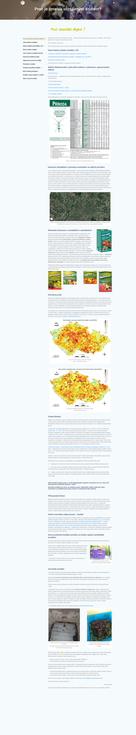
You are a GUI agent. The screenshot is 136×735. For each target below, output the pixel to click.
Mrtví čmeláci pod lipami (30, 71)
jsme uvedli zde (64, 681)
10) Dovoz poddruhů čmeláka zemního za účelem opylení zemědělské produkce (70, 91)
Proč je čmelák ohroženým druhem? (33, 39)
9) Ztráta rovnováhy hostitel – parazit (58, 87)
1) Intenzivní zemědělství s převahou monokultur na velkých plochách (67, 53)
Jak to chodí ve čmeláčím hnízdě (33, 53)
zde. (65, 531)
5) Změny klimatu (53, 73)
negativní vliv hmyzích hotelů (92, 523)
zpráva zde (83, 176)
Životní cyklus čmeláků (30, 49)
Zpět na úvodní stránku (30, 78)
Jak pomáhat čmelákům (30, 42)
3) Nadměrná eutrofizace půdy (56, 60)
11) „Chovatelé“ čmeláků (55, 94)
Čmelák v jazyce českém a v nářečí (33, 75)
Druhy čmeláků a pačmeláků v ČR (33, 46)
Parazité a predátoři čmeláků (31, 67)
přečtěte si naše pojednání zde (94, 678)
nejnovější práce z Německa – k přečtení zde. (67, 527)
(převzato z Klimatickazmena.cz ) (71, 316)
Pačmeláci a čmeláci (29, 64)
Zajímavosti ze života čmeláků (32, 60)
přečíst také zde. (88, 605)
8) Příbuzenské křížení (54, 84)
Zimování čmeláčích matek (31, 57)
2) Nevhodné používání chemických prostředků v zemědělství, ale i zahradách (69, 57)
